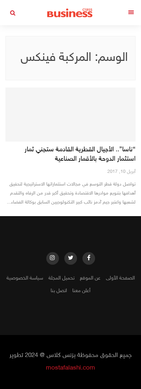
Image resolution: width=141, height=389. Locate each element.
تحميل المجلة (61, 278)
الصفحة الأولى (120, 278)
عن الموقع (90, 278)
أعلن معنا (81, 291)
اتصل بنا (59, 291)
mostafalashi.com (70, 368)
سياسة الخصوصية (25, 278)
